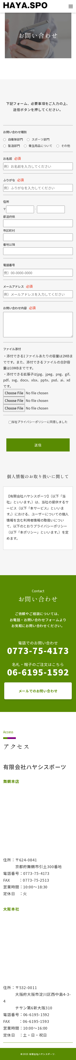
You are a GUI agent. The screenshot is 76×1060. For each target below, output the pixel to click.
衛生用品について (40, 146)
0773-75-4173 (38, 650)
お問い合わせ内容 (15, 308)
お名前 (7, 158)
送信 (38, 444)
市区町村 (9, 230)
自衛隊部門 (15, 139)
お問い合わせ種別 (15, 132)
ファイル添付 (12, 349)
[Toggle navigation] (71, 6)
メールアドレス (13, 286)
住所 (6, 201)
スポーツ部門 (40, 139)
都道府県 (9, 216)
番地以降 (9, 244)
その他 (65, 146)
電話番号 (9, 265)
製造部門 (14, 146)
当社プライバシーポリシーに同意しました (39, 422)
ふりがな (9, 180)
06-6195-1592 (38, 672)
